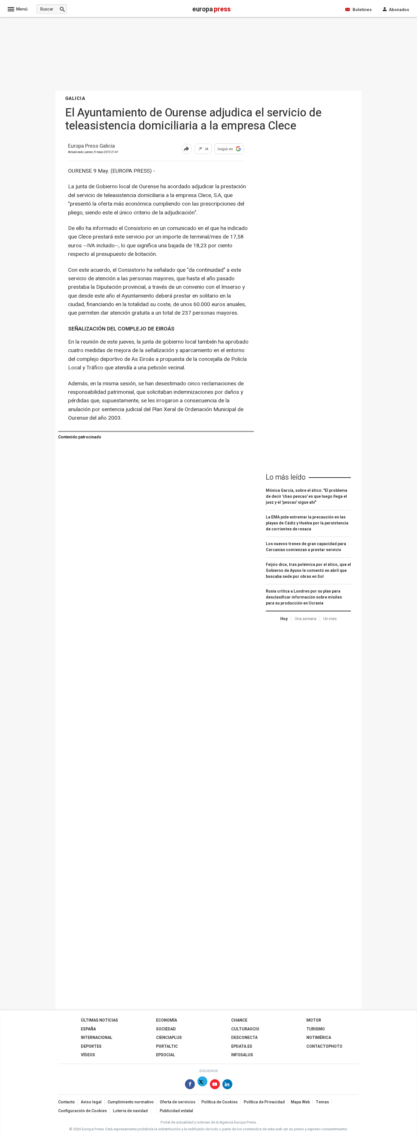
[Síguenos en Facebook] (190, 1085)
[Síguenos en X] (202, 1085)
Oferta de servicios (177, 1102)
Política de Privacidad (264, 1102)
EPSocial (165, 1055)
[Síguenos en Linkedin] (227, 1085)
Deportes (91, 1046)
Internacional (96, 1038)
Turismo (315, 1029)
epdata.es (241, 1046)
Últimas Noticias (99, 1020)
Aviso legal (91, 1102)
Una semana (305, 619)
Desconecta (244, 1038)
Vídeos (88, 1055)
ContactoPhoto (324, 1046)
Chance (239, 1020)
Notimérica (318, 1038)
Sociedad (166, 1029)
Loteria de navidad (130, 1111)
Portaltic (167, 1046)
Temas (322, 1102)
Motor (313, 1020)
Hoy (284, 619)
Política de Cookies (219, 1102)
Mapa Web (300, 1102)
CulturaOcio (245, 1029)
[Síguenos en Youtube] (215, 1085)
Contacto (66, 1102)
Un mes (330, 619)
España (88, 1029)
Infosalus (242, 1055)
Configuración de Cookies (82, 1111)
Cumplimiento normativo (131, 1102)
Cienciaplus (169, 1038)
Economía (166, 1020)
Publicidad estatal (176, 1111)
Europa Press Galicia (91, 146)
